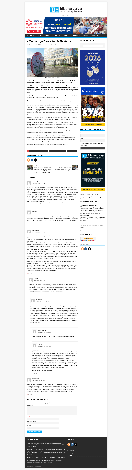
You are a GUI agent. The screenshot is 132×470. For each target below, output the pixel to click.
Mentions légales (71, 453)
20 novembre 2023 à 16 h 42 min (40, 280)
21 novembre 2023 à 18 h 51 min (42, 301)
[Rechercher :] (93, 46)
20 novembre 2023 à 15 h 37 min (38, 232)
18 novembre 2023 (33, 44)
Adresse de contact (31, 421)
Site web (29, 425)
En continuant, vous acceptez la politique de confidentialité (92, 144)
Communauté (76, 35)
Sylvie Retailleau (42, 151)
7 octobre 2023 (30, 35)
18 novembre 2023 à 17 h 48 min (38, 213)
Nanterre (33, 151)
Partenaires (69, 455)
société (66, 35)
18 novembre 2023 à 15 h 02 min (38, 183)
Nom (28, 417)
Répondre (30, 206)
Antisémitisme (51, 44)
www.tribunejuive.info (59, 449)
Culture (85, 35)
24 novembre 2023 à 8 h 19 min (38, 380)
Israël (47, 35)
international (56, 35)
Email (81, 138)
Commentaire (30, 405)
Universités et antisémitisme (57, 151)
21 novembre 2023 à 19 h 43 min (44, 346)
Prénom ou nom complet (86, 133)
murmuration (95, 35)
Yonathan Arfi (71, 151)
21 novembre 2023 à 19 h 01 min (44, 332)
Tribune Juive (42, 44)
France (40, 35)
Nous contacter (70, 450)
